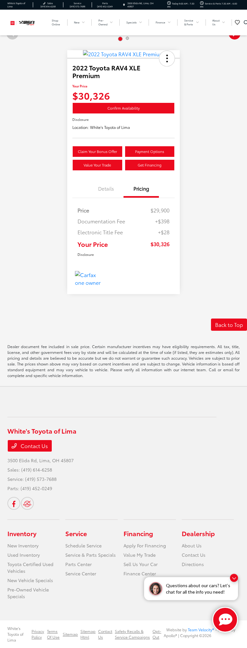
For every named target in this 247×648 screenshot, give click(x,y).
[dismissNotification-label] (234, 580)
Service (76, 533)
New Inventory (23, 545)
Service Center (80, 573)
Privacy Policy (38, 634)
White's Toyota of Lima (15, 634)
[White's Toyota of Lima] (24, 21)
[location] (124, 4)
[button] (167, 58)
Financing (138, 533)
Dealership (198, 533)
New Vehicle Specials (30, 580)
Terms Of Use (53, 634)
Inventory (21, 533)
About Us (192, 545)
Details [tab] (106, 188)
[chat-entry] (225, 620)
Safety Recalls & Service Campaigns (132, 634)
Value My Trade (140, 555)
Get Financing (149, 164)
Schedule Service (83, 545)
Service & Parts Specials (90, 555)
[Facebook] (13, 503)
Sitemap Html (88, 634)
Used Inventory (23, 555)
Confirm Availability (123, 108)
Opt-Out (156, 634)
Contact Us (33, 445)
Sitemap (70, 634)
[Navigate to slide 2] (127, 38)
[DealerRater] (27, 503)
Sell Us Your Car (141, 564)
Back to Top (229, 324)
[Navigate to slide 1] (120, 39)
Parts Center (78, 564)
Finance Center (140, 573)
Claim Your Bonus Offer (97, 151)
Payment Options (149, 151)
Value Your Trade (97, 164)
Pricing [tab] (141, 188)
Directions (193, 564)
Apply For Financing (145, 545)
